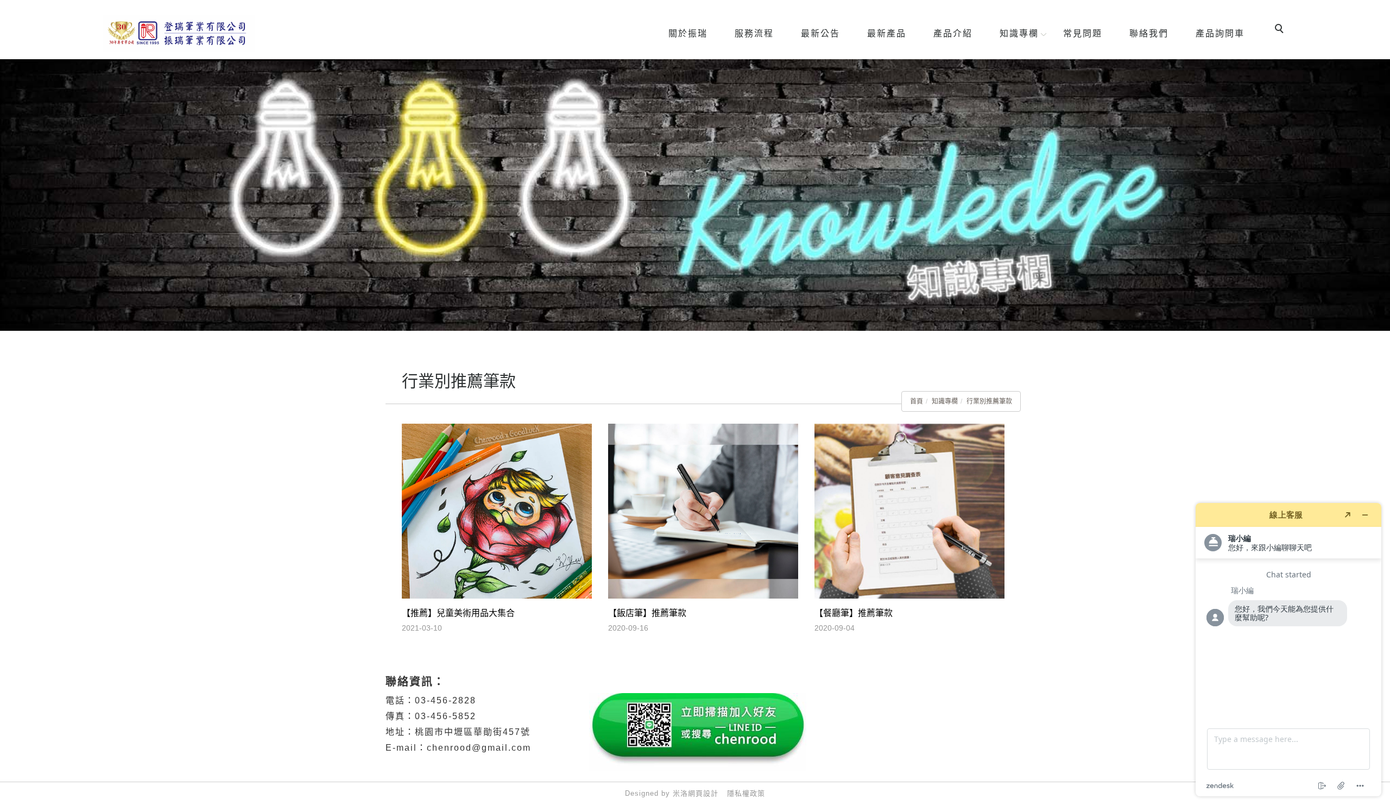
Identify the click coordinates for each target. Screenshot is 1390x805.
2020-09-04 (834, 628)
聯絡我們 (1148, 33)
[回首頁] (179, 33)
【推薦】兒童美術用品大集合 (458, 613)
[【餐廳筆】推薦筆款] (909, 510)
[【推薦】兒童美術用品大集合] (497, 510)
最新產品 (886, 33)
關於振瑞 (687, 33)
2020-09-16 (628, 628)
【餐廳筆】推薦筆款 (853, 613)
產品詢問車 (1220, 33)
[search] (1281, 30)
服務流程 (754, 33)
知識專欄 (1019, 33)
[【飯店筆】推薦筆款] (703, 510)
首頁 (916, 401)
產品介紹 (952, 33)
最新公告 (820, 33)
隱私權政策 (746, 793)
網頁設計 (703, 793)
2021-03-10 (422, 628)
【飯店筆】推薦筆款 (647, 613)
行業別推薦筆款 (989, 401)
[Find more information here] (1288, 649)
